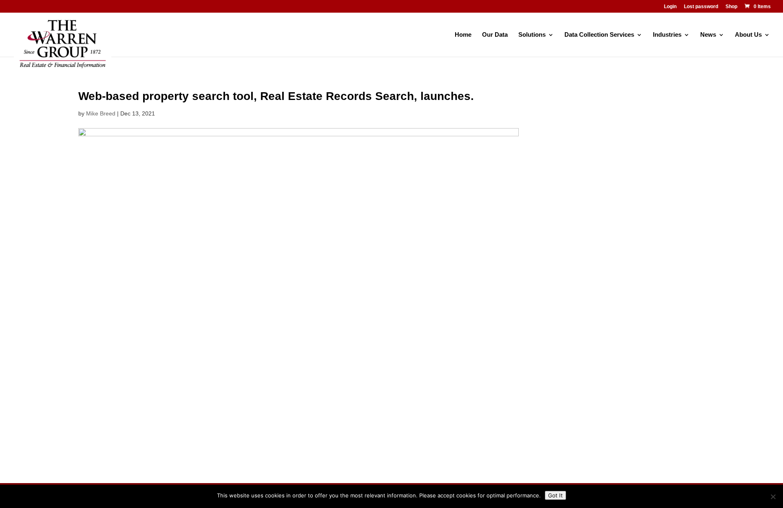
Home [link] (463, 35)
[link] (757, 6)
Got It (555, 495)
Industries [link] (667, 35)
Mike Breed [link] (100, 113)
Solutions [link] (532, 35)
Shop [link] (731, 6)
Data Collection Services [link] (599, 35)
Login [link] (670, 6)
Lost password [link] (701, 6)
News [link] (708, 35)
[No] (773, 496)
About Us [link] (748, 35)
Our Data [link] (495, 35)
